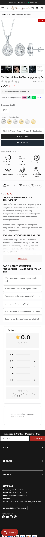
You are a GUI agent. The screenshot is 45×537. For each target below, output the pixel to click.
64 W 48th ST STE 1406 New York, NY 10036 (22, 501)
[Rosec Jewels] (20, 8)
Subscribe (38, 438)
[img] (9, 81)
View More (22, 258)
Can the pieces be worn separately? (19, 296)
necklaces (11, 14)
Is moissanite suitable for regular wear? (21, 288)
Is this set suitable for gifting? (17, 304)
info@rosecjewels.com (18, 495)
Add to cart (22, 136)
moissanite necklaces (23, 14)
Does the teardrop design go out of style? (22, 319)
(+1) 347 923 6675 (15, 489)
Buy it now (22, 143)
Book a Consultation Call (14, 508)
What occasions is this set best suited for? (22, 311)
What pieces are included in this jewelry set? (21, 279)
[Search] (8, 8)
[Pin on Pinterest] (11, 194)
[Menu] (2, 8)
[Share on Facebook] (8, 194)
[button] (33, 8)
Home (4, 14)
